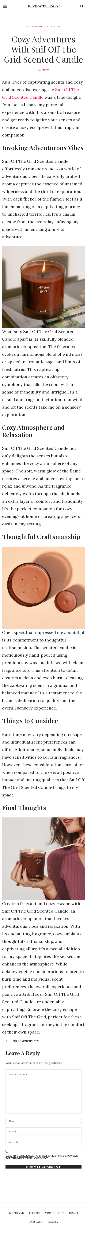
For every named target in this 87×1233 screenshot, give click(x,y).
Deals (73, 1213)
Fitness (34, 1213)
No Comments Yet (26, 1041)
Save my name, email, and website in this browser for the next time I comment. (41, 1157)
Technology (54, 1213)
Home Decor (34, 26)
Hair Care (35, 1221)
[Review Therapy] (43, 6)
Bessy (45, 70)
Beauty (53, 1221)
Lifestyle (16, 1213)
